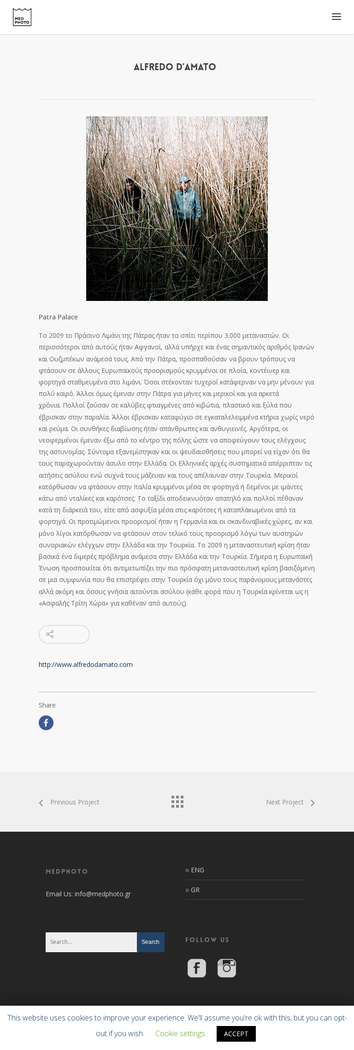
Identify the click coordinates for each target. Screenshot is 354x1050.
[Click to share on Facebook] (46, 722)
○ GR (192, 889)
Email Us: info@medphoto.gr (88, 893)
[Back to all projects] (177, 799)
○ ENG (194, 869)
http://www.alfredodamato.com (86, 664)
